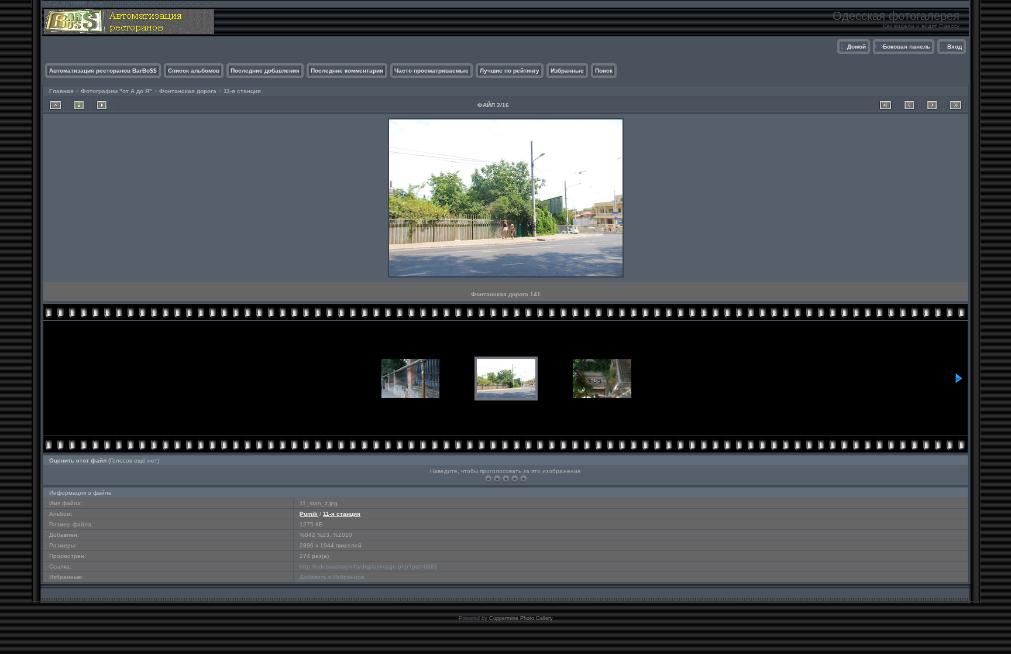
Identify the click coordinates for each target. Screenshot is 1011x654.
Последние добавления (265, 70)
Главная (61, 91)
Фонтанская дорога (187, 91)
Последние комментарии (347, 70)
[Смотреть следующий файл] (932, 105)
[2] (497, 478)
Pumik (309, 514)
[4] (514, 478)
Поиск (604, 70)
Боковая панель (906, 46)
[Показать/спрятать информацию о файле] (79, 105)
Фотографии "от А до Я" (116, 91)
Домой (856, 46)
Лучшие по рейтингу (509, 70)
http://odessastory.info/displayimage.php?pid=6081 (369, 566)
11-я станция (242, 91)
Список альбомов (193, 70)
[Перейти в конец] (956, 105)
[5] (523, 478)
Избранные (567, 70)
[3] (505, 478)
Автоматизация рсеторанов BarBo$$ (103, 70)
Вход (954, 46)
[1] (488, 478)
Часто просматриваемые (431, 70)
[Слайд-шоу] (102, 105)
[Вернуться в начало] (885, 105)
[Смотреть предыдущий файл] (909, 105)
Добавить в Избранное (332, 577)
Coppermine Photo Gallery (521, 618)
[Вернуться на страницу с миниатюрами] (55, 105)
